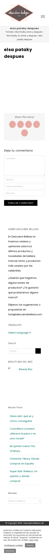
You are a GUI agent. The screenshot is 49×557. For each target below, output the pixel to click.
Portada (9, 32)
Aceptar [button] (30, 545)
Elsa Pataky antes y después (28, 32)
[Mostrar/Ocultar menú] (43, 16)
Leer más (33, 540)
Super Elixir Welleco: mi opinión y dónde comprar (23, 476)
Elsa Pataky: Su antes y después (22, 35)
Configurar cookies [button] (13, 545)
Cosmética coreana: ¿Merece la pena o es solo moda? (23, 433)
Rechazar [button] (10, 551)
